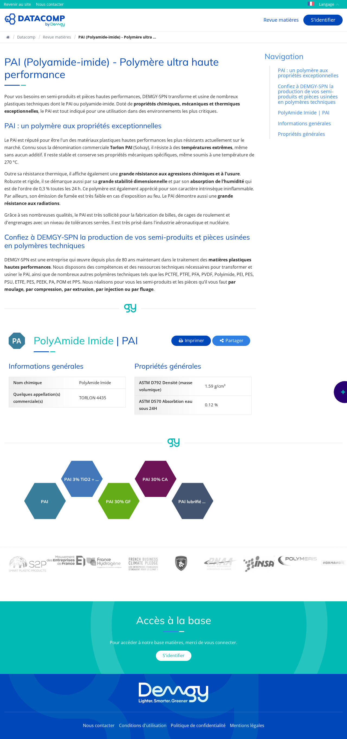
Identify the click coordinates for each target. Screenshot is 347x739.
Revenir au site (17, 4)
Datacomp (26, 37)
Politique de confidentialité (198, 725)
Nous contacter (50, 4)
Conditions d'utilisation (142, 725)
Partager (233, 340)
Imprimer (194, 340)
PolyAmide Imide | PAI (303, 113)
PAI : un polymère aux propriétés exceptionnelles (308, 73)
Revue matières (281, 20)
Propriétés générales (301, 134)
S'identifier (323, 20)
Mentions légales (247, 725)
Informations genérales (304, 123)
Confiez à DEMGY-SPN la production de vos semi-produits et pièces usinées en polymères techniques (308, 94)
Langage (326, 4)
